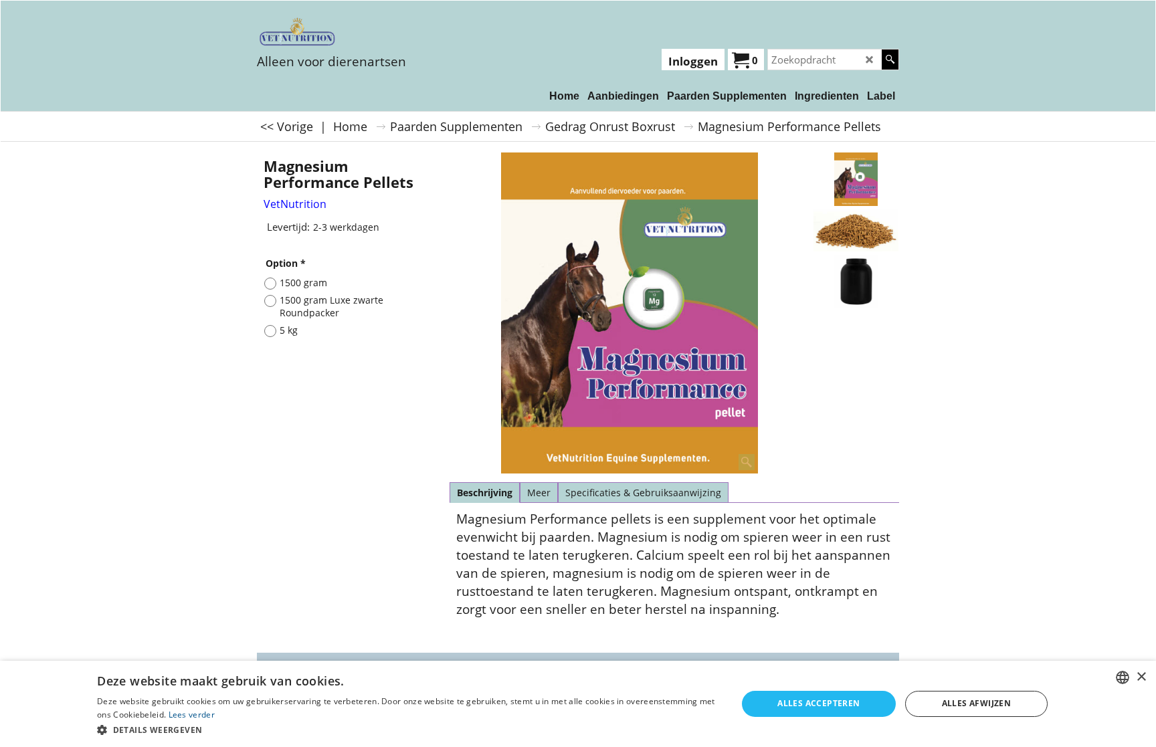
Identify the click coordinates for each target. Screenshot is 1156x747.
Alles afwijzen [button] (977, 703)
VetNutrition (295, 204)
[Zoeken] (890, 59)
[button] (407, 729)
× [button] (1141, 677)
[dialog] (578, 704)
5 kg (289, 330)
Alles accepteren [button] (818, 703)
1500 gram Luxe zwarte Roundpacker (331, 306)
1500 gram (303, 282)
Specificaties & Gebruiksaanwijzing (643, 492)
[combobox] (1122, 677)
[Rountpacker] (855, 281)
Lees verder (192, 714)
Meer (539, 492)
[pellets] (855, 230)
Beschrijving (484, 492)
